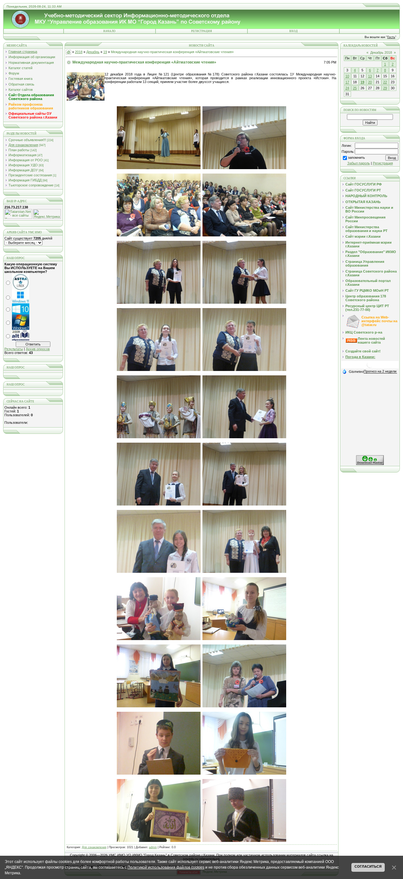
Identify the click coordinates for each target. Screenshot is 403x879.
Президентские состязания (30, 175)
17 (347, 82)
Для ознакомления (23, 145)
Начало (109, 31)
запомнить (356, 157)
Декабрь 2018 (381, 52)
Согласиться (368, 866)
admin (153, 847)
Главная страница (23, 51)
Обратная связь (21, 84)
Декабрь (92, 52)
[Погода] (353, 371)
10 (347, 76)
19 (105, 52)
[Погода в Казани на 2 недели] (380, 371)
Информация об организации (32, 57)
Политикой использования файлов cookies (166, 867)
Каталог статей (20, 68)
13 (370, 76)
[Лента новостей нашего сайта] (351, 341)
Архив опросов (38, 349)
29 (385, 88)
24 (347, 88)
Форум (14, 73)
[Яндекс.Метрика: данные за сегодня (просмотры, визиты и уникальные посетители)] (47, 214)
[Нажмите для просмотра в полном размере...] (159, 168)
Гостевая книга (20, 78)
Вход (293, 31)
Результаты (13, 349)
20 (370, 82)
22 (385, 82)
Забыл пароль (358, 163)
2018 (78, 52)
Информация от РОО (26, 160)
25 (355, 88)
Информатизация (23, 155)
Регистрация (201, 31)
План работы (19, 150)
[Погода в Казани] (370, 367)
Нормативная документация (31, 62)
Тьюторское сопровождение (31, 185)
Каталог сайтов (21, 89)
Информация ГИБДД (25, 180)
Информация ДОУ (23, 170)
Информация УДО (23, 165)
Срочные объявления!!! (27, 140)
